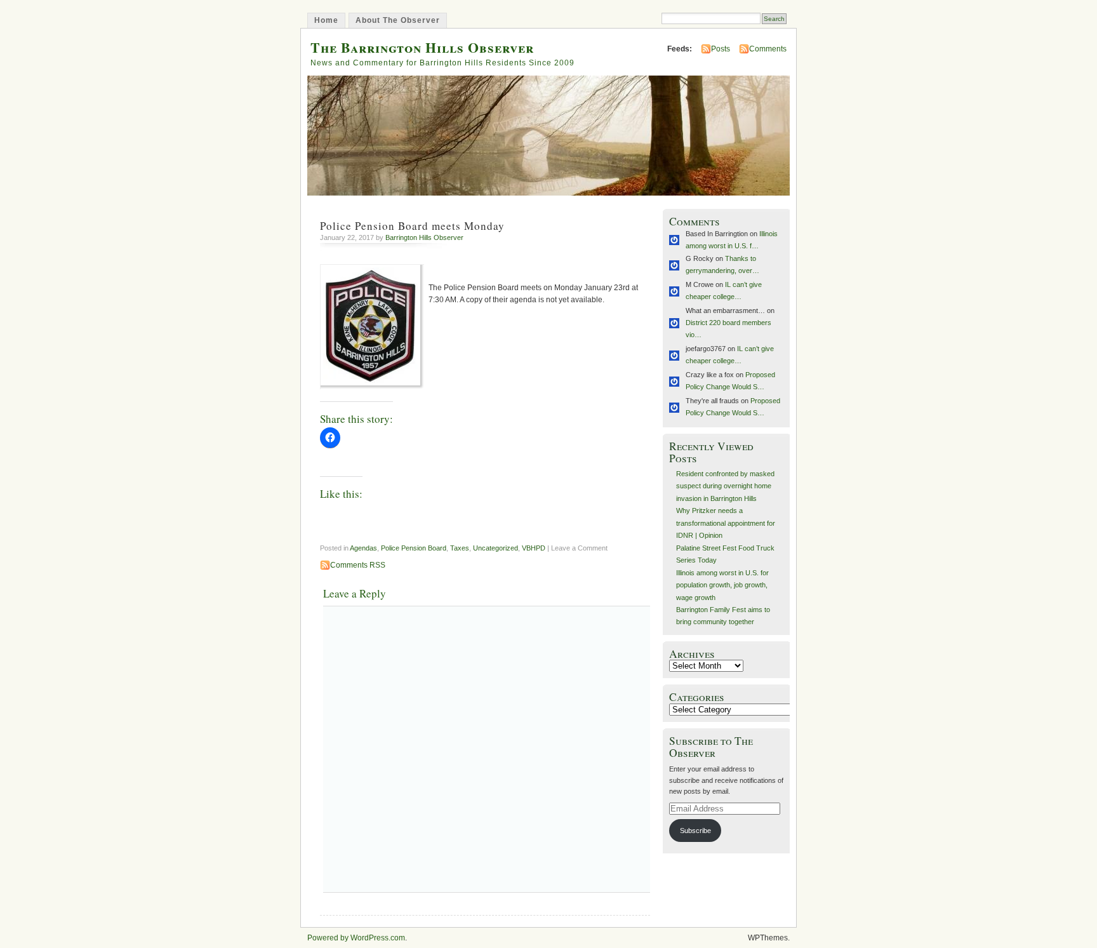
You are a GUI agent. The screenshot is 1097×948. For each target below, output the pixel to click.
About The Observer (398, 20)
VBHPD (533, 548)
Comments (768, 48)
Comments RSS (357, 565)
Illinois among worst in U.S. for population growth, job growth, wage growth (722, 585)
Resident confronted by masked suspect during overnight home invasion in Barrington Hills (725, 486)
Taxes (459, 548)
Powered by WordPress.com (356, 937)
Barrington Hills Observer (424, 237)
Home (326, 20)
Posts (720, 48)
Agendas (363, 548)
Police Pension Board (413, 548)
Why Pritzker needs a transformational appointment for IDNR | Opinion (725, 523)
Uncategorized (495, 548)
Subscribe (695, 830)
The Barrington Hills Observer (422, 47)
